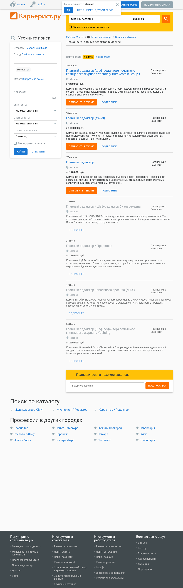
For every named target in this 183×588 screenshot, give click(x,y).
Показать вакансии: (26, 130)
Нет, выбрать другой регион (96, 10)
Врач (15, 575)
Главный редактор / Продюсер (89, 246)
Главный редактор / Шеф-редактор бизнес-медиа (103, 206)
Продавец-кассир (22, 565)
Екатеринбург (65, 440)
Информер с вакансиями (110, 572)
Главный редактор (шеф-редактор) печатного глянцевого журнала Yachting (100, 330)
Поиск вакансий (63, 556)
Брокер (142, 548)
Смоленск (104, 440)
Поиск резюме (104, 556)
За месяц (21, 136)
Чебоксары (147, 428)
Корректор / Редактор (114, 409)
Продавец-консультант (25, 560)
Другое (16, 570)
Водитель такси (147, 553)
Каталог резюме (105, 562)
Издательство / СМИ (29, 409)
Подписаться (157, 385)
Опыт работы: (22, 117)
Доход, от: (20, 91)
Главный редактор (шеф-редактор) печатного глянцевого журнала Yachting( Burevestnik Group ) (103, 72)
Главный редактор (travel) (85, 118)
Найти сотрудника (107, 551)
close (117, 5)
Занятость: (20, 104)
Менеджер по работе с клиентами (25, 553)
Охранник (144, 564)
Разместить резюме (65, 546)
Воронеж (62, 434)
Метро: (18, 79)
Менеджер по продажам (26, 546)
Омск (143, 434)
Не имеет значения (27, 110)
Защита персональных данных (67, 577)
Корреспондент (147, 558)
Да (68, 10)
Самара (103, 434)
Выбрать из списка (36, 47)
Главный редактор (80, 162)
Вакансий (139, 18)
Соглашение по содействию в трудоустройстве (70, 569)
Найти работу (62, 551)
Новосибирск (22, 440)
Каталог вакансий (64, 562)
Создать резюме (126, 4)
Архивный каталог (65, 584)
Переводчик (145, 569)
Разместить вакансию (109, 546)
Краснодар (21, 428)
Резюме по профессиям (109, 578)
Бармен (142, 542)
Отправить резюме (81, 102)
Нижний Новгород (110, 428)
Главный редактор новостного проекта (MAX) (100, 290)
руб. (54, 98)
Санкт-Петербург (67, 428)
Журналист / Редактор (72, 409)
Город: (17, 54)
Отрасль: (19, 47)
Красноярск (148, 440)
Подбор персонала (157, 4)
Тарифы (100, 567)
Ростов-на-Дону (24, 434)
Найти (20, 151)
